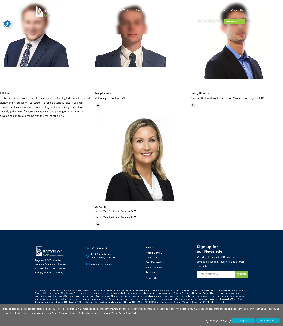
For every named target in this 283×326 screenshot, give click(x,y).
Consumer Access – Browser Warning (172, 302)
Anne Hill (101, 206)
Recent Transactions (146, 10)
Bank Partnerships (174, 10)
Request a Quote (234, 21)
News (222, 10)
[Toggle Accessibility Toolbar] (7, 24)
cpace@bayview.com (102, 264)
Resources (151, 272)
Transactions (152, 257)
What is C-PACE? (116, 10)
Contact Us (237, 10)
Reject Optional (268, 320)
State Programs (203, 10)
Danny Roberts (200, 93)
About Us (92, 10)
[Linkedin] (98, 105)
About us (150, 247)
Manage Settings (218, 320)
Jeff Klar (5, 93)
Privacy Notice (182, 308)
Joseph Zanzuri (104, 93)
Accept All (243, 320)
